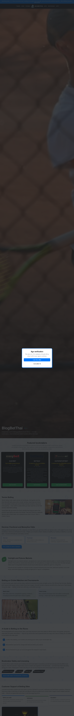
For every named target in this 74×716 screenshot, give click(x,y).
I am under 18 (37, 363)
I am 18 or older (37, 360)
